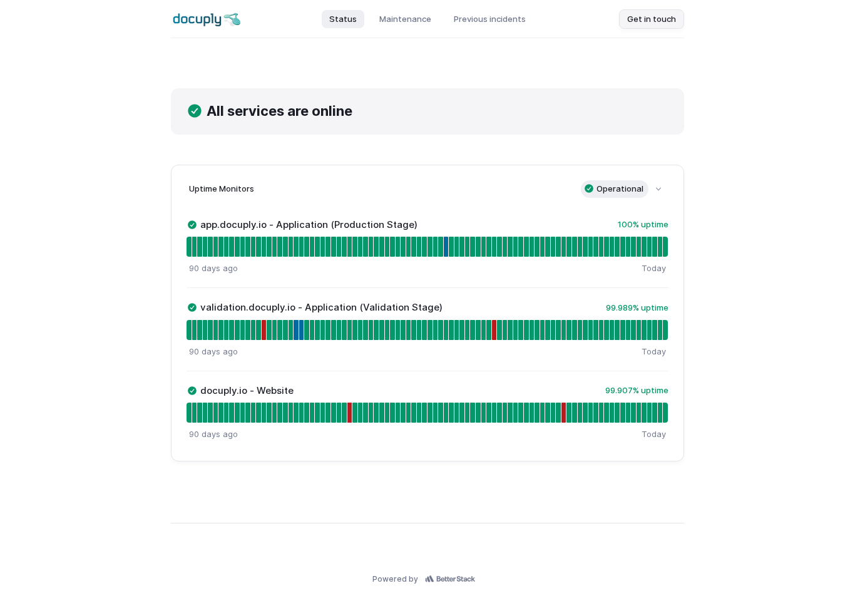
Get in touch (651, 19)
